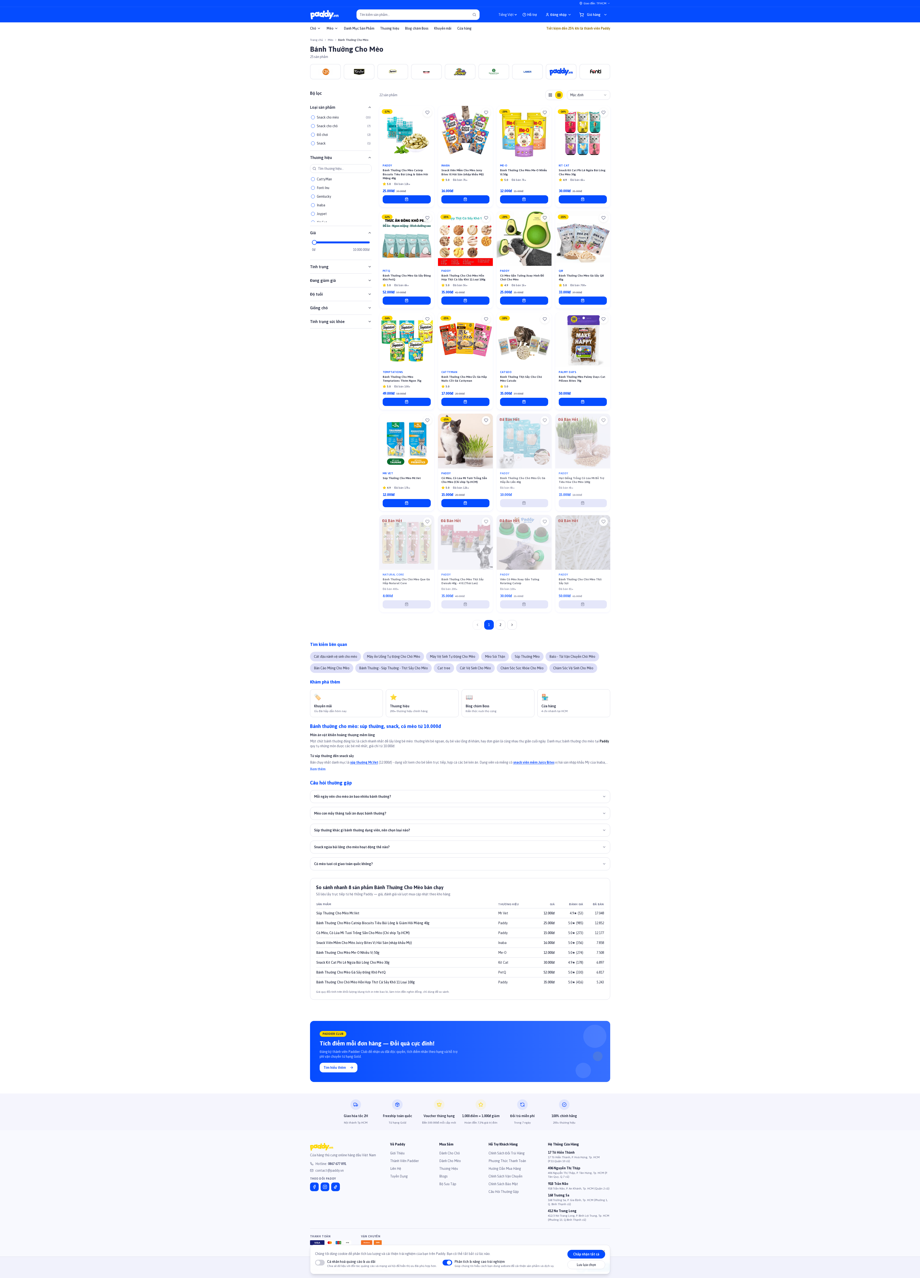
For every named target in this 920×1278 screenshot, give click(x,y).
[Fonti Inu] (594, 71)
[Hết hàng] (524, 503)
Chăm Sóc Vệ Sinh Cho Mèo (573, 668)
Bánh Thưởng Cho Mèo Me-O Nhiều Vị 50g (348, 953)
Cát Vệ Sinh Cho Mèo (475, 668)
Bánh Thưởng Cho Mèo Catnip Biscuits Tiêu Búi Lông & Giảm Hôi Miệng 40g (373, 923)
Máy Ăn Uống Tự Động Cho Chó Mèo (393, 656)
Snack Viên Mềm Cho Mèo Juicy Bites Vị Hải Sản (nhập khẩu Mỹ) (364, 943)
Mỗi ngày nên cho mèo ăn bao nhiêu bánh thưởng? (352, 796)
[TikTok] (335, 1187)
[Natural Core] (493, 71)
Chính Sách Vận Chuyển (505, 1176)
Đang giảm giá (323, 280)
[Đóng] (603, 1251)
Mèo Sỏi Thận (495, 656)
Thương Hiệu (448, 1168)
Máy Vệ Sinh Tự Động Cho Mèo (452, 656)
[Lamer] (527, 71)
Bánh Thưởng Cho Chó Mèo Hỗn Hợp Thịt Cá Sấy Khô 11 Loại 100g (365, 982)
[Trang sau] (512, 625)
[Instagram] (325, 1187)
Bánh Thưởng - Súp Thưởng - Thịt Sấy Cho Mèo (393, 668)
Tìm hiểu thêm (335, 1067)
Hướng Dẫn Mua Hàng (505, 1168)
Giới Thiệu (397, 1153)
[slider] (314, 242)
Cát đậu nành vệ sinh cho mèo (335, 656)
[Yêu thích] (427, 112)
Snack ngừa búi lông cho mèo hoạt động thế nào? (352, 847)
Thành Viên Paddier (404, 1161)
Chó (313, 28)
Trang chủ (316, 40)
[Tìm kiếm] (474, 14)
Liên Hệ (395, 1168)
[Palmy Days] (426, 71)
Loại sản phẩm (322, 107)
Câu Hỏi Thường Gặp (504, 1192)
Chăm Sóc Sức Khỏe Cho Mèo (522, 668)
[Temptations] (392, 71)
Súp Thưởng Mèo (527, 656)
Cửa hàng (464, 28)
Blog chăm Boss (416, 28)
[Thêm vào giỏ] (407, 199)
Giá (313, 233)
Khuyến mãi (442, 28)
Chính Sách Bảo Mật (503, 1184)
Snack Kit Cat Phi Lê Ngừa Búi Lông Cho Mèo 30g (353, 962)
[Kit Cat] (359, 71)
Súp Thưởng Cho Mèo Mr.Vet (337, 913)
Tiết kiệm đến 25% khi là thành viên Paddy (578, 28)
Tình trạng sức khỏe (327, 321)
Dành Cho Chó (449, 1153)
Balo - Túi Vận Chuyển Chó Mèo (572, 656)
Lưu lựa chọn (586, 1265)
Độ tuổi (316, 294)
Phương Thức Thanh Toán (507, 1161)
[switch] (320, 1262)
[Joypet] (460, 71)
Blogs (443, 1176)
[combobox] (588, 95)
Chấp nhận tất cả (586, 1254)
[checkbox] (313, 117)
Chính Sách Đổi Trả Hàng (507, 1153)
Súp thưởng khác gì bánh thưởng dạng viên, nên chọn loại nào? (362, 830)
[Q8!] (325, 71)
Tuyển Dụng (399, 1176)
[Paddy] (561, 71)
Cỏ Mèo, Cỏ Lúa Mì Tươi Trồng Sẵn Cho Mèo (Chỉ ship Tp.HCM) (363, 933)
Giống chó (319, 308)
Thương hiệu (389, 28)
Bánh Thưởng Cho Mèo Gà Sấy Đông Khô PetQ (351, 972)
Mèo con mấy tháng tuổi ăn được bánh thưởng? (350, 813)
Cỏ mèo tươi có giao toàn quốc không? (343, 864)
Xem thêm (317, 769)
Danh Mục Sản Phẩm (359, 28)
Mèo (330, 28)
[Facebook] (314, 1187)
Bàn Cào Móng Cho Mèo (331, 668)
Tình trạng (319, 267)
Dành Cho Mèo (450, 1161)
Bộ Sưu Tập (447, 1184)
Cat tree (444, 668)
